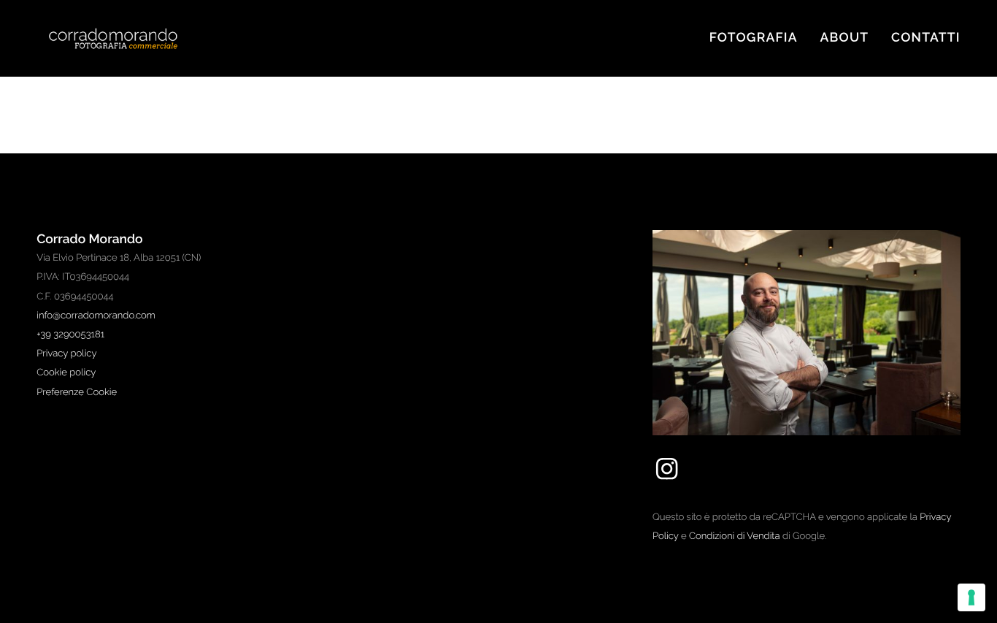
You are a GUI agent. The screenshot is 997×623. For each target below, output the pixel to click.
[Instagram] (667, 480)
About (844, 38)
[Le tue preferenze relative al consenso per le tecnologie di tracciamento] (971, 597)
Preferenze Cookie (76, 392)
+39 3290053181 (70, 334)
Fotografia (753, 38)
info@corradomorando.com (95, 315)
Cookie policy (66, 372)
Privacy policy (66, 353)
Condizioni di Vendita (734, 536)
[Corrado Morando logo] (127, 38)
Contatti (926, 38)
